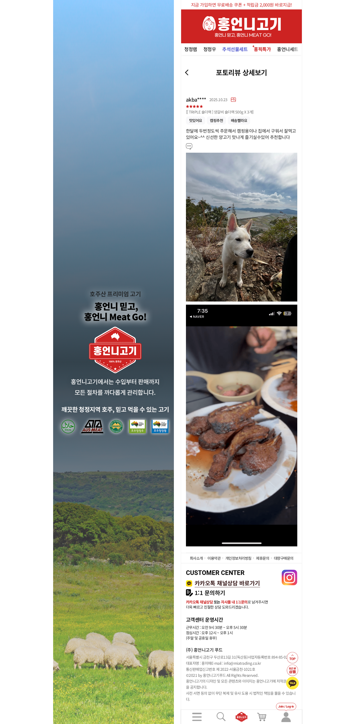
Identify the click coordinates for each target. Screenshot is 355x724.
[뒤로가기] (186, 72)
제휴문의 (262, 558)
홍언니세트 (287, 49)
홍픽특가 (262, 49)
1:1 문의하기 (210, 593)
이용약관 (213, 558)
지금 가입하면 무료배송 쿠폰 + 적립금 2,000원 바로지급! (241, 4)
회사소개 (196, 558)
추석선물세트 (235, 49)
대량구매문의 (283, 558)
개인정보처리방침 (238, 558)
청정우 (209, 49)
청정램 (190, 49)
